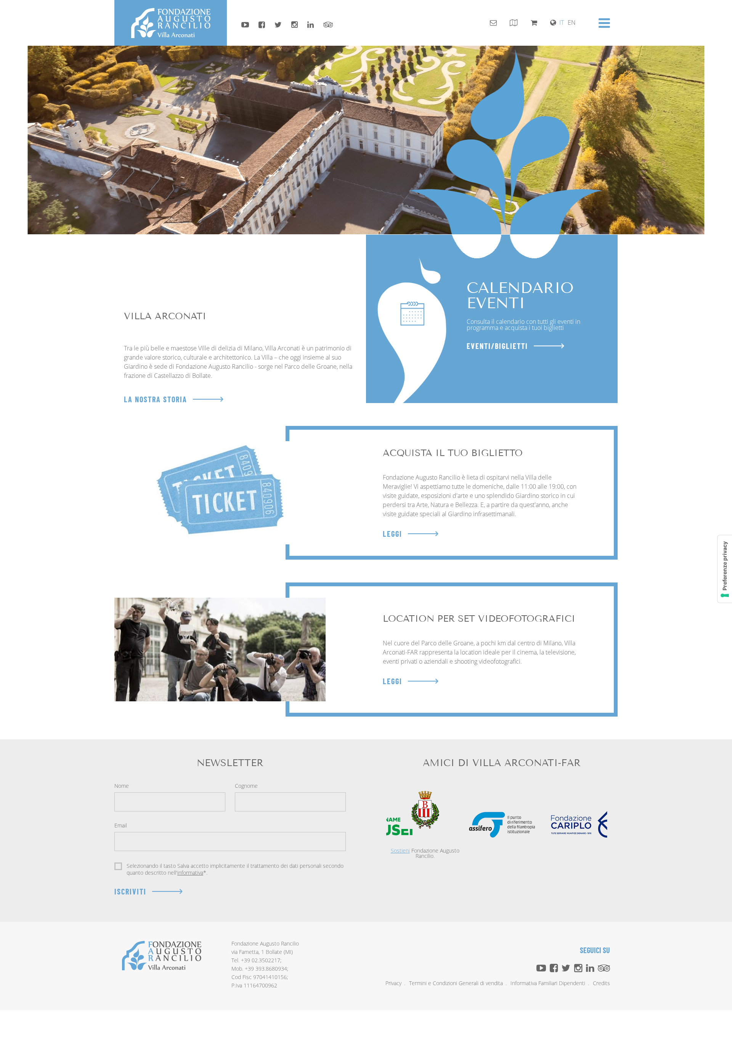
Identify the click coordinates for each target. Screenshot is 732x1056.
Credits (601, 983)
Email (120, 826)
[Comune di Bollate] (424, 810)
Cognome (246, 786)
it (561, 22)
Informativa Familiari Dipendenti (547, 983)
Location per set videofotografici (479, 618)
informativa (190, 872)
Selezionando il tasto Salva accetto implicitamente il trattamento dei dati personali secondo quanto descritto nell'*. (235, 869)
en (572, 22)
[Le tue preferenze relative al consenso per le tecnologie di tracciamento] (725, 569)
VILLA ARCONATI (165, 316)
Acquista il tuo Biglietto (453, 452)
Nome (121, 786)
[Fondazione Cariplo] (579, 824)
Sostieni (400, 850)
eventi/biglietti (497, 346)
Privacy (393, 983)
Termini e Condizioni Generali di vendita (456, 983)
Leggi (392, 534)
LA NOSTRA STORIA (155, 399)
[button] (604, 23)
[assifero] (502, 825)
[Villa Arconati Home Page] (170, 23)
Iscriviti (130, 891)
